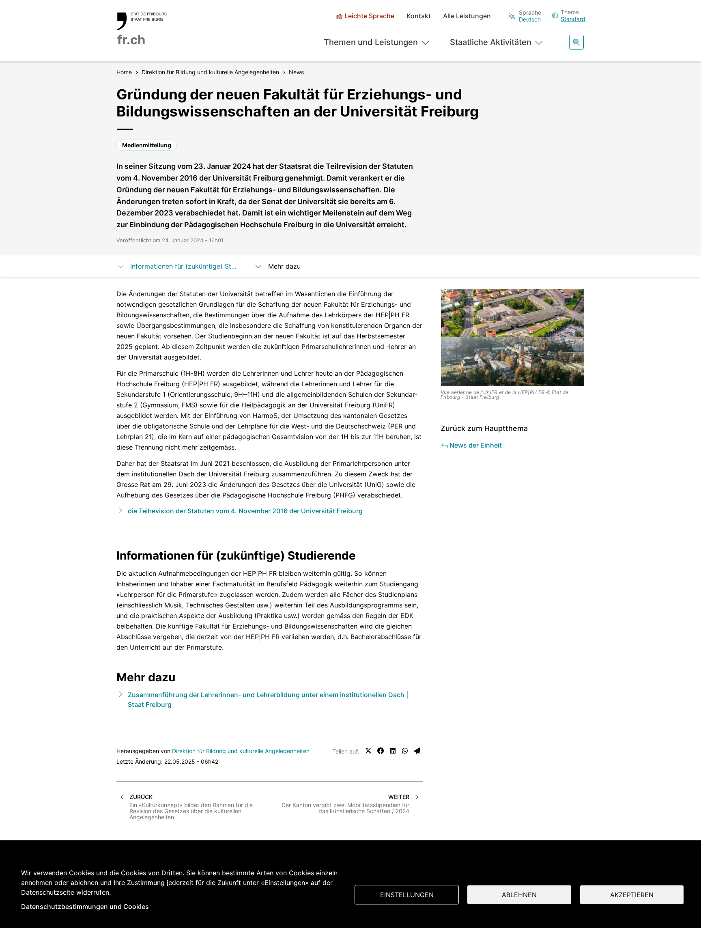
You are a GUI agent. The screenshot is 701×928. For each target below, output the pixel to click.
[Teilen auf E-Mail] (417, 750)
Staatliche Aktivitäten (490, 42)
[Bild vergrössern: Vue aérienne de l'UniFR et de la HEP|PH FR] (513, 338)
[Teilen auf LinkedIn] (392, 750)
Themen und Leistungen (371, 42)
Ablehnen (519, 895)
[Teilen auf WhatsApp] (405, 750)
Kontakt (418, 16)
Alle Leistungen (467, 16)
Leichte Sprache (369, 16)
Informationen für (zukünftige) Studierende (184, 266)
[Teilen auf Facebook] (380, 750)
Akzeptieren (632, 895)
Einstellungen (407, 895)
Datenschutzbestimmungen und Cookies (85, 906)
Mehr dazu (284, 266)
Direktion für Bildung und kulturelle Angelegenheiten (241, 750)
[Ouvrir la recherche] (576, 42)
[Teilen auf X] (368, 750)
